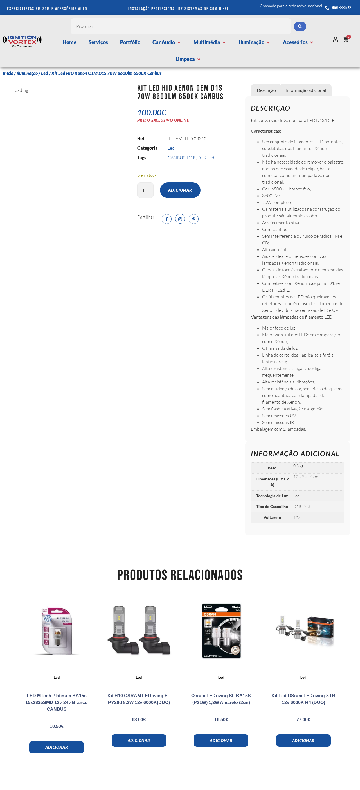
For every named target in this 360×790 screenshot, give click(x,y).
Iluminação (27, 73)
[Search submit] (300, 26)
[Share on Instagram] (180, 218)
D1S (201, 157)
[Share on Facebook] (166, 219)
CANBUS (176, 157)
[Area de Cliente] (337, 39)
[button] (167, 42)
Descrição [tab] (266, 90)
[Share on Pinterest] (193, 219)
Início (8, 73)
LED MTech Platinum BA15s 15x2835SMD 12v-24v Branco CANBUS (56, 702)
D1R (191, 157)
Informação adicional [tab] (305, 90)
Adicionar (180, 190)
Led (44, 73)
